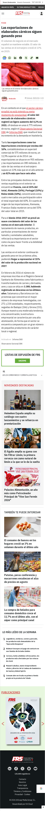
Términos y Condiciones (22, 791)
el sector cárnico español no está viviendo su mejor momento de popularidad (22, 111)
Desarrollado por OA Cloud (22, 804)
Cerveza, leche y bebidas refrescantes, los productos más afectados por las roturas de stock (21, 658)
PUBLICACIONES (10, 692)
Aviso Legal (22, 785)
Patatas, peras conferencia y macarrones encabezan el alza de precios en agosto (21, 578)
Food (3, 23)
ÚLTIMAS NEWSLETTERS (26, 7)
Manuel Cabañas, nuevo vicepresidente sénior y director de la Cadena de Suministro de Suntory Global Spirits (22, 668)
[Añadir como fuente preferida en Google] (41, 789)
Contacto (22, 779)
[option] (22, 720)
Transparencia (22, 788)
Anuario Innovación (23, 2)
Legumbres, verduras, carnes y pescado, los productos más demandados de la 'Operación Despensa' (20, 641)
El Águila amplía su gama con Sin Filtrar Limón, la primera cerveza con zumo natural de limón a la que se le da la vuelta (22, 457)
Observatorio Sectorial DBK (11, 343)
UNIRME (22, 360)
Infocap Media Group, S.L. (26, 800)
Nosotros (22, 782)
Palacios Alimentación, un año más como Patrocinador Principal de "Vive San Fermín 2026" (21, 495)
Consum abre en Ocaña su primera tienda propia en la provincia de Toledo (20, 676)
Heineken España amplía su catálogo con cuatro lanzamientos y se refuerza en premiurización (21, 418)
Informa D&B (15, 132)
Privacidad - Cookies (22, 794)
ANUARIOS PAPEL (7, 7)
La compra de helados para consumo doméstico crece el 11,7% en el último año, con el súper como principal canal (21, 615)
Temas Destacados (9, 2)
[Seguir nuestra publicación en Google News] (4, 58)
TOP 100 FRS (36, 2)
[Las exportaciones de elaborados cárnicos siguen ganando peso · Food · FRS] (22, 13)
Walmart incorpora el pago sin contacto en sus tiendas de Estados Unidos (21, 649)
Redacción (12, 98)
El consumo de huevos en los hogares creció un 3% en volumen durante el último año (21, 543)
